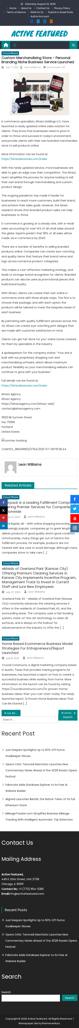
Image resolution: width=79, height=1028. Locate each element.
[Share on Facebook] (4, 502)
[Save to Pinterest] (4, 518)
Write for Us (36, 12)
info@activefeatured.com (26, 894)
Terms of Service (16, 12)
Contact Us (42, 8)
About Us (26, 8)
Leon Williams (32, 67)
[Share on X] (4, 510)
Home (12, 8)
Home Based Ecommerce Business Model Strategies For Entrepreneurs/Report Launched (37, 648)
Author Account (40, 16)
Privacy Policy (62, 8)
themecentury (51, 1023)
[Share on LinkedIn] (4, 525)
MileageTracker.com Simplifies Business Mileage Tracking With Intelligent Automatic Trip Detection (39, 817)
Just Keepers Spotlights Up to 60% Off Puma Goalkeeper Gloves (35, 753)
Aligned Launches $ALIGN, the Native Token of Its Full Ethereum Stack (40, 802)
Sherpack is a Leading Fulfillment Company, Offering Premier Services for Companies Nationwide (39, 507)
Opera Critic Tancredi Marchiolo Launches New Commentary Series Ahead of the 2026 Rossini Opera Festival (41, 770)
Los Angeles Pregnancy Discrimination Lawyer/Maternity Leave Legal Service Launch (14, 713)
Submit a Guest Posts (60, 12)
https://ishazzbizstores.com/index (24, 159)
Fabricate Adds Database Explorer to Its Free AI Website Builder (36, 788)
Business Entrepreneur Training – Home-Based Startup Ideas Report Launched (69, 713)
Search (6, 992)
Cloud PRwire (10, 53)
